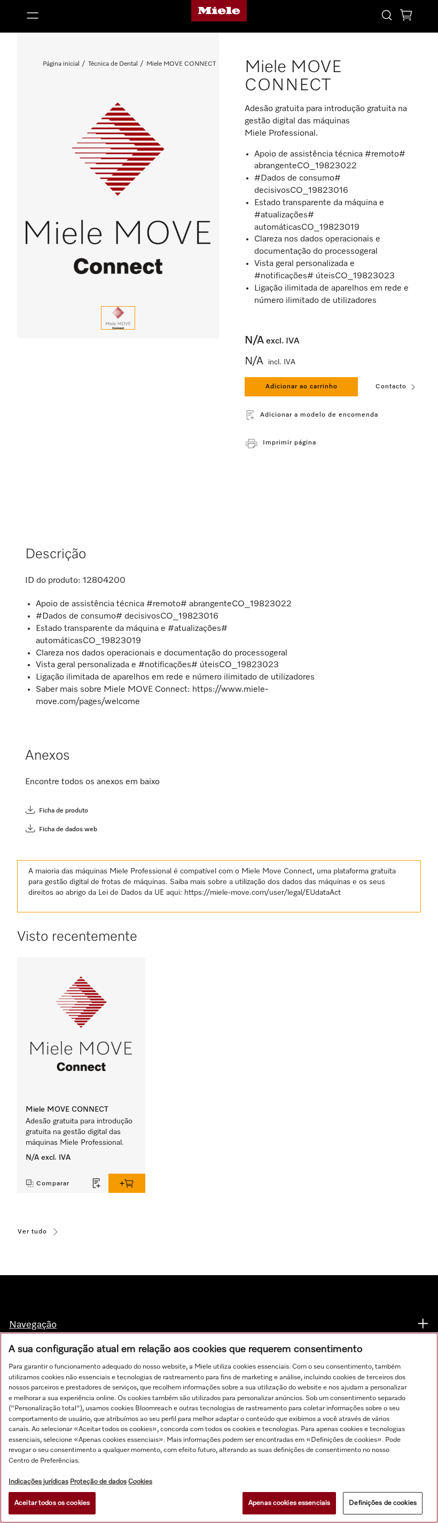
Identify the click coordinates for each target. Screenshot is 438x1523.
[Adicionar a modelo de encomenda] (96, 1183)
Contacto (391, 387)
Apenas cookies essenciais (289, 1502)
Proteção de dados (98, 1481)
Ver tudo (32, 1232)
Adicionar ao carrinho (301, 387)
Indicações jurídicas (38, 1481)
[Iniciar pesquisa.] (386, 14)
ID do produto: (53, 580)
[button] (84, 15)
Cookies (140, 1481)
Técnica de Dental (113, 64)
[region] (219, 1427)
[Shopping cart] (406, 17)
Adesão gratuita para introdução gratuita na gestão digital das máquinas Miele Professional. (79, 1132)
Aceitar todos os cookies (52, 1502)
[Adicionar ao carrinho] (126, 1183)
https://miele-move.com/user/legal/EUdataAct (262, 892)
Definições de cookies (383, 1502)
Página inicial (61, 64)
